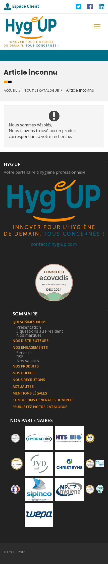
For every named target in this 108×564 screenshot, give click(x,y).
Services (24, 352)
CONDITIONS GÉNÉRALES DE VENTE (43, 400)
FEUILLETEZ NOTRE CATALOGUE (40, 406)
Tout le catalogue (41, 90)
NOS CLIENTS (24, 372)
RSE (19, 356)
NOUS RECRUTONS (29, 379)
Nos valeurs (27, 360)
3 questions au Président (39, 331)
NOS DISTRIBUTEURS (30, 340)
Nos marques (29, 335)
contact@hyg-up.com (54, 244)
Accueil (10, 90)
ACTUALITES (23, 386)
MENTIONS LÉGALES (30, 393)
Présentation (28, 327)
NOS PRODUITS (26, 366)
